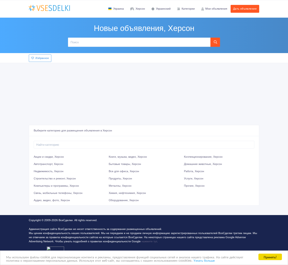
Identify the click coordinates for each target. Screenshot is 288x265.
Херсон (140, 8)
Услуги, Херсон (193, 178)
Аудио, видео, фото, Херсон (52, 200)
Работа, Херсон (194, 171)
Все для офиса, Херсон (124, 171)
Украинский (163, 8)
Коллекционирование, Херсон (203, 156)
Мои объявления (216, 8)
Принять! (270, 256)
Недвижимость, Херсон (48, 171)
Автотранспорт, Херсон (48, 164)
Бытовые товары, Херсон (125, 164)
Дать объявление (245, 8)
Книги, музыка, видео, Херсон (128, 156)
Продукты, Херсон (120, 178)
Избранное (42, 58)
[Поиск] (215, 42)
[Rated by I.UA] (55, 249)
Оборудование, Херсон (124, 200)
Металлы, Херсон (120, 185)
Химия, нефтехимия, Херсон (127, 192)
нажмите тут (149, 241)
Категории (188, 8)
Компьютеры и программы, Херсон (56, 185)
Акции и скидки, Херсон (49, 156)
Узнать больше (204, 260)
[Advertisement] (144, 92)
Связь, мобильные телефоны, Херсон (58, 192)
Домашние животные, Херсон (203, 164)
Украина (118, 8)
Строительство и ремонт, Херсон (55, 178)
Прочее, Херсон (194, 185)
